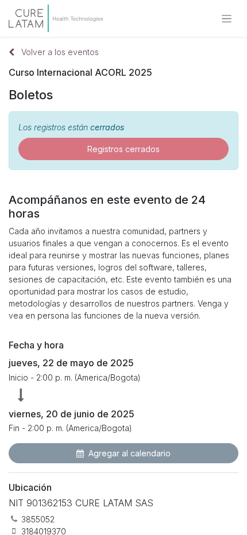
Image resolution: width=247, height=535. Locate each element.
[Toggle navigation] (226, 18)
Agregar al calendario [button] (129, 453)
